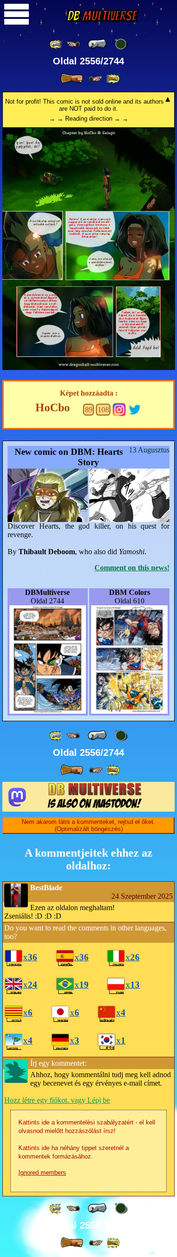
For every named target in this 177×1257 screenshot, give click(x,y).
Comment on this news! (131, 568)
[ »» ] (113, 79)
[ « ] (97, 44)
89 (89, 410)
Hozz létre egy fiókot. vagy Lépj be (57, 1100)
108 (103, 410)
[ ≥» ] (96, 79)
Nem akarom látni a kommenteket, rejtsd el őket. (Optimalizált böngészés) (88, 825)
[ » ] (72, 78)
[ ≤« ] (73, 44)
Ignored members (42, 1172)
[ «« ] (56, 44)
